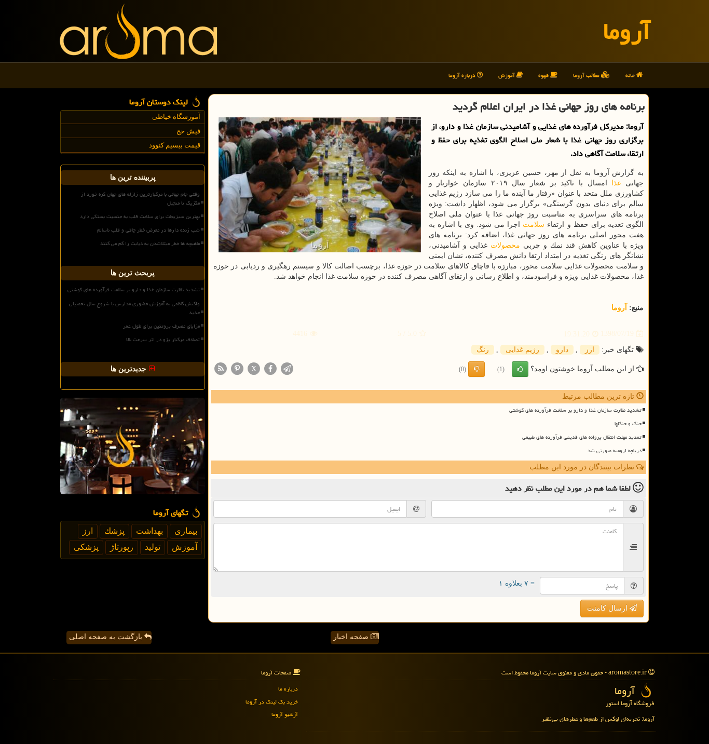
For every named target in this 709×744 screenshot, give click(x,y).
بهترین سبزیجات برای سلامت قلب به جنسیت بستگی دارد (140, 216)
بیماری (185, 530)
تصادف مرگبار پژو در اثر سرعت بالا (163, 339)
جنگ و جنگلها (628, 423)
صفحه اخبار (352, 637)
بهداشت (149, 530)
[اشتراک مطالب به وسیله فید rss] (220, 368)
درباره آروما (462, 75)
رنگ (482, 350)
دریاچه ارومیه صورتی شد (615, 450)
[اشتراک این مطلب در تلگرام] (287, 368)
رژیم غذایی (522, 350)
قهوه (544, 75)
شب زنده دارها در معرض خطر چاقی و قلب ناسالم (148, 230)
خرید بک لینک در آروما (272, 701)
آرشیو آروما (284, 714)
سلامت (533, 224)
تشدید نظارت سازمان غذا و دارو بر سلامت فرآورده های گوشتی (575, 410)
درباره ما (288, 688)
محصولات (505, 245)
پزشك (114, 530)
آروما (626, 31)
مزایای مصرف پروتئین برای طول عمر (161, 326)
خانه (630, 75)
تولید (152, 547)
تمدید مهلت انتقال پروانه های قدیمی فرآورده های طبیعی (582, 437)
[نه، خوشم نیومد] (476, 369)
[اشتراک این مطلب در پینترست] (237, 368)
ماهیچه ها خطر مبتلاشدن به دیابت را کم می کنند (150, 243)
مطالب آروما (587, 75)
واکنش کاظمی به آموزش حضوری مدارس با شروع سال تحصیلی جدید (134, 308)
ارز (589, 350)
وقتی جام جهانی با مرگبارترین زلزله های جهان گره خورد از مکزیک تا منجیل (140, 198)
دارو (562, 350)
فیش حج (188, 131)
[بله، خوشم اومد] (520, 369)
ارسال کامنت (608, 608)
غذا (616, 183)
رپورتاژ (121, 547)
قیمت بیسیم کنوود (174, 145)
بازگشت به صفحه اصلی (106, 637)
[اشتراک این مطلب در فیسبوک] (270, 368)
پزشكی (86, 547)
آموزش (507, 75)
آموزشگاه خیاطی (176, 116)
